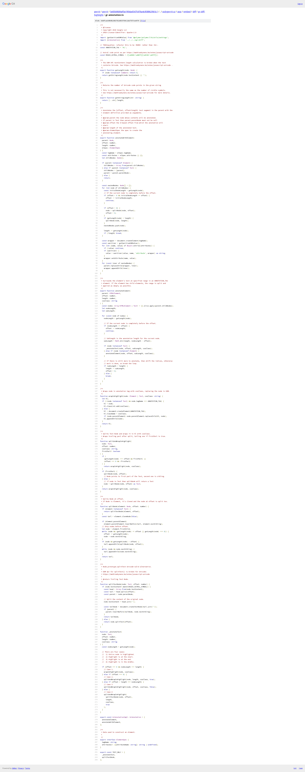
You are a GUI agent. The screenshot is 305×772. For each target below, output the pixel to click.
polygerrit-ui (168, 11)
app (179, 11)
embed (187, 11)
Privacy (21, 768)
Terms (27, 768)
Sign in (300, 4)
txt (295, 768)
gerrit (97, 11)
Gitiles (14, 768)
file (143, 21)
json (301, 768)
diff (194, 11)
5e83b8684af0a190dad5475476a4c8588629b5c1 (134, 11)
